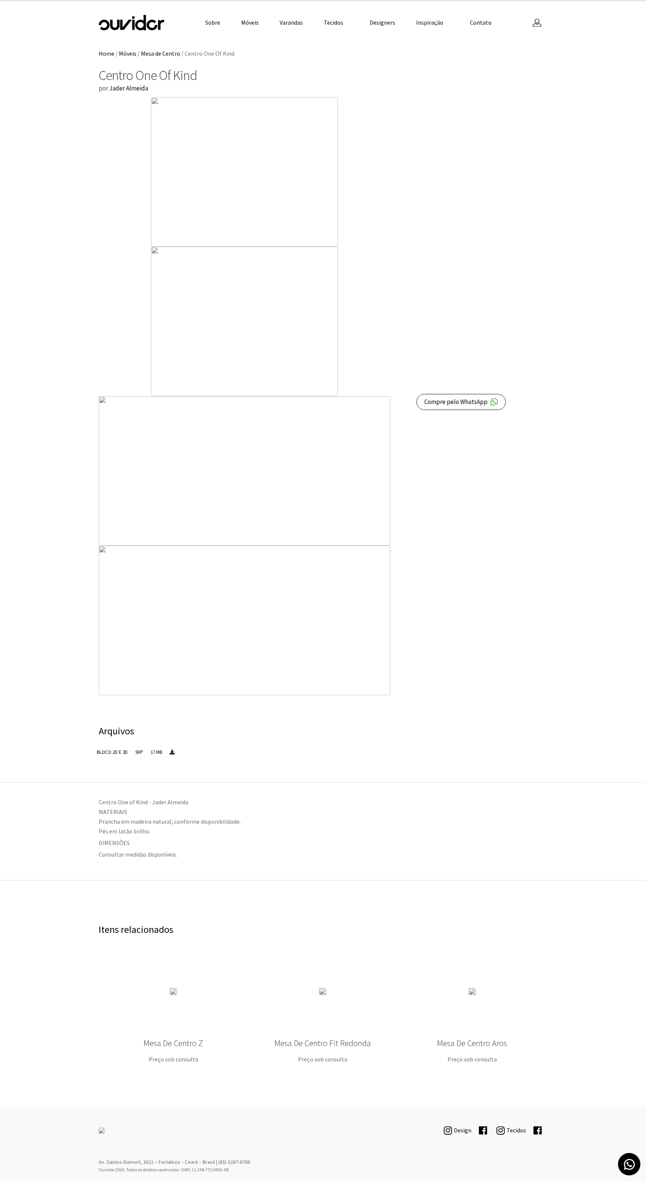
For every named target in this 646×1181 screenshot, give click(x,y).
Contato (481, 22)
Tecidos (333, 22)
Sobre (212, 22)
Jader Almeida (128, 88)
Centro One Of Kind (131, 22)
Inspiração (429, 22)
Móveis (250, 22)
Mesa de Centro (160, 53)
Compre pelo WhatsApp (455, 402)
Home (106, 53)
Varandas (291, 22)
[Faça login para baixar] (172, 752)
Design (462, 1130)
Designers (382, 22)
